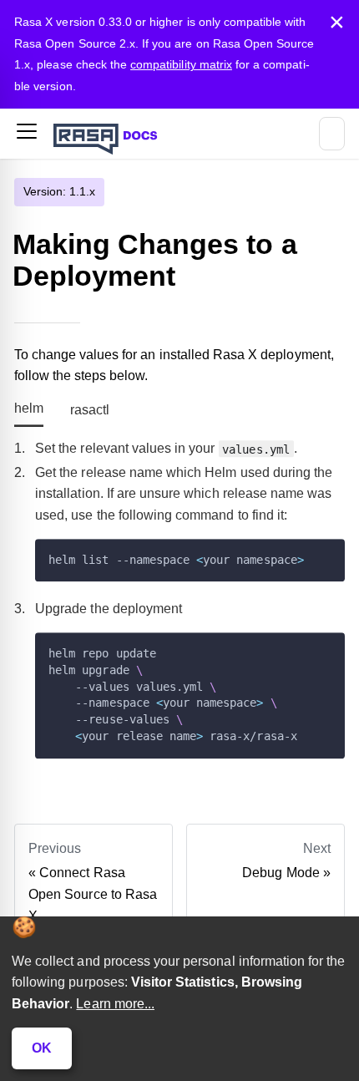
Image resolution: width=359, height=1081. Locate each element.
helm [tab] (28, 408)
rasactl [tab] (89, 410)
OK (42, 1048)
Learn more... (115, 1004)
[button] (26, 134)
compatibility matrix (181, 64)
